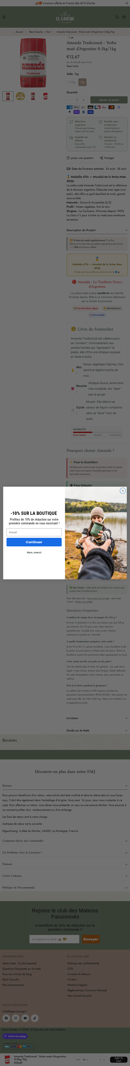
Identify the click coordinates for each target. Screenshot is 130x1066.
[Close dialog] (123, 490)
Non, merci (34, 552)
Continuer (34, 542)
